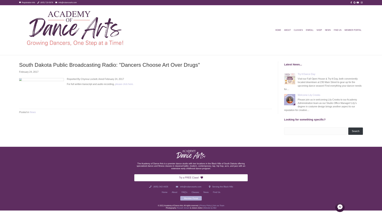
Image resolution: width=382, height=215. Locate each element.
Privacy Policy (205, 206)
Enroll (310, 30)
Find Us (338, 30)
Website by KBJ (210, 208)
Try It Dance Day (306, 74)
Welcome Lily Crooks (309, 95)
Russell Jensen (183, 208)
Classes (298, 30)
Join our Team (218, 206)
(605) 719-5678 (46, 2)
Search (355, 131)
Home (278, 30)
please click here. (124, 84)
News (328, 30)
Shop (319, 30)
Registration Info (28, 2)
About (287, 30)
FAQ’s (184, 192)
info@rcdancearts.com (67, 2)
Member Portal (353, 30)
